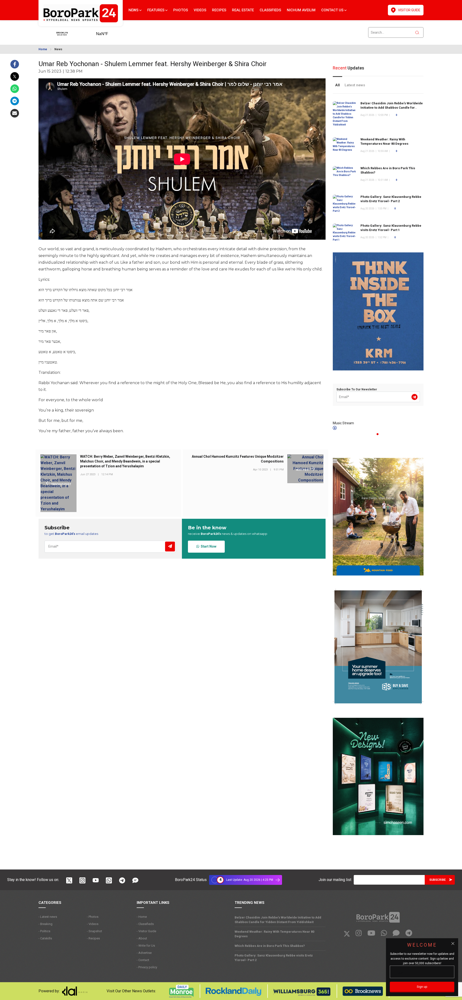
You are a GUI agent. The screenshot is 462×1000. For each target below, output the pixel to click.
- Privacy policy (147, 967)
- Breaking (45, 924)
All (337, 85)
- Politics (44, 931)
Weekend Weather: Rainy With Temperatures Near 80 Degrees (274, 934)
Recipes (219, 10)
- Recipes (93, 938)
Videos (200, 10)
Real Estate (243, 10)
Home (42, 49)
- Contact (143, 960)
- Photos (92, 917)
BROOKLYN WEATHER (109, 32)
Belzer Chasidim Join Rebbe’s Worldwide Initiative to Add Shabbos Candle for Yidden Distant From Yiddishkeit (391, 107)
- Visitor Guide (146, 931)
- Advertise (144, 953)
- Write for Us (146, 945)
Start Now (207, 546)
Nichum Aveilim (301, 10)
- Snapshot (94, 931)
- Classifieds (145, 924)
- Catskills (45, 938)
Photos (180, 10)
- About (142, 938)
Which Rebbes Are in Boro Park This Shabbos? (270, 946)
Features (156, 10)
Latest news (355, 85)
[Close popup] (453, 943)
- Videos (92, 924)
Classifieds (270, 10)
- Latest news (47, 917)
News (133, 10)
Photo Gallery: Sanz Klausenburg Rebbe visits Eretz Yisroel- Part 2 (274, 958)
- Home (142, 917)
